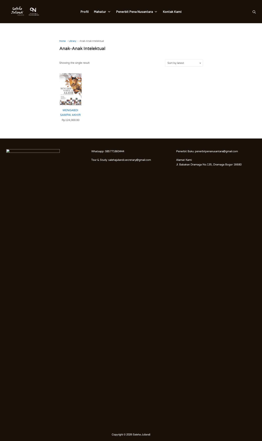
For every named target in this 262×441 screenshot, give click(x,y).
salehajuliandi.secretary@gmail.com (129, 160)
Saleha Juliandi (141, 434)
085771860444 (114, 151)
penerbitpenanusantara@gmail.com (216, 151)
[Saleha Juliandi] (15, 12)
